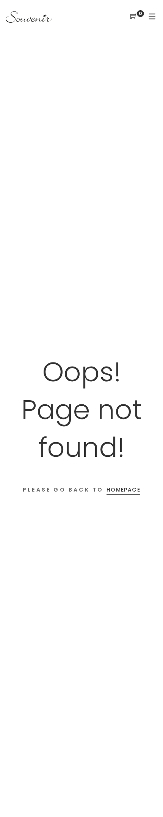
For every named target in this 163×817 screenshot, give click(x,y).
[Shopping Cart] (133, 17)
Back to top (149, 797)
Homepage (123, 489)
